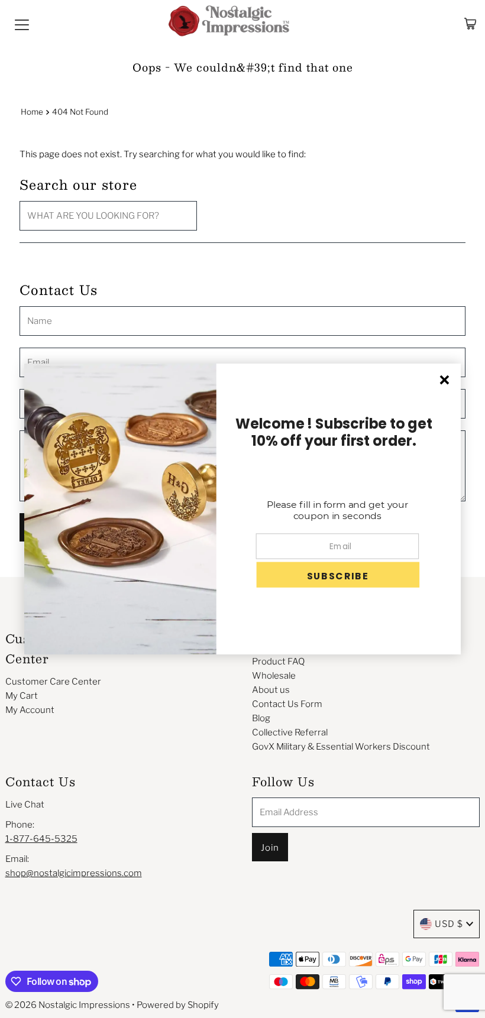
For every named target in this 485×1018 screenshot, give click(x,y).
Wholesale (274, 675)
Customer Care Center (53, 681)
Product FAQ (278, 661)
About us (271, 690)
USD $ (449, 924)
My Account (29, 710)
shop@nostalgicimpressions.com (73, 873)
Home (32, 111)
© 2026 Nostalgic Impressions (67, 1005)
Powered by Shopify (178, 1005)
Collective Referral (290, 732)
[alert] (242, 509)
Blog (261, 718)
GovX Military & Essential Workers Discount (341, 746)
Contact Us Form (287, 704)
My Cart (21, 695)
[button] (337, 575)
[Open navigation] (22, 23)
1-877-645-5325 (41, 839)
